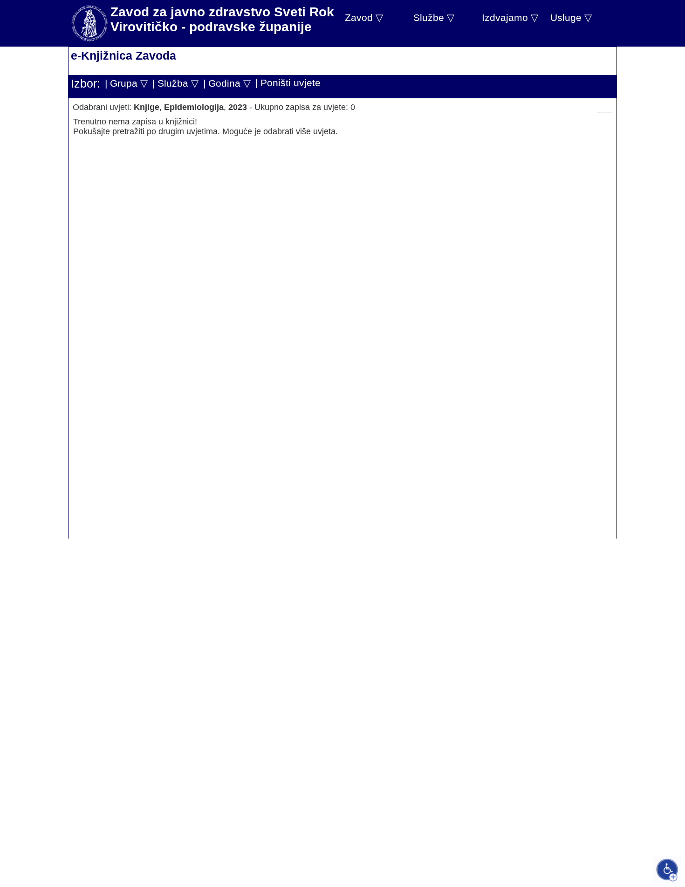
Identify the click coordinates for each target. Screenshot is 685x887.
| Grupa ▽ (126, 83)
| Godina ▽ (227, 83)
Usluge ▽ (571, 17)
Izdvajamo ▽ (510, 17)
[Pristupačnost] (667, 870)
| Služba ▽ (175, 83)
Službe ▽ (433, 17)
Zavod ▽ (364, 17)
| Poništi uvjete (288, 82)
